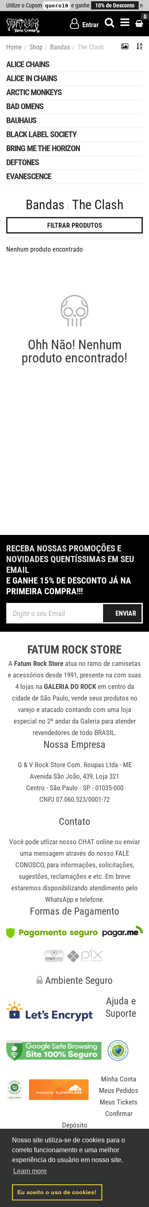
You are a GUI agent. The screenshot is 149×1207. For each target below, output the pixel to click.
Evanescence (28, 176)
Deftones (22, 162)
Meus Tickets (118, 1102)
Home (14, 47)
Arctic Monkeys (34, 92)
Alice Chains (27, 64)
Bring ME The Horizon (43, 148)
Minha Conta (118, 1079)
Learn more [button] (30, 1170)
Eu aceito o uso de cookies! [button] (56, 1192)
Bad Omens (24, 106)
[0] (139, 24)
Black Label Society (41, 134)
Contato (74, 821)
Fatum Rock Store (74, 650)
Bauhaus (21, 120)
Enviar (125, 613)
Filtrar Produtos (74, 225)
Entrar (90, 25)
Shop (36, 47)
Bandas (60, 47)
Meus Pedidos (118, 1090)
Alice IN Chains (31, 78)
